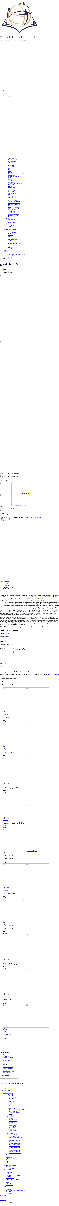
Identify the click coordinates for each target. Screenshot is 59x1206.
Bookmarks (10, 247)
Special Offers (3, 258)
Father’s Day (11, 255)
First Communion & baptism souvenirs (17, 254)
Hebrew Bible (11, 187)
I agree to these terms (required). (9, 678)
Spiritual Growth (36, 517)
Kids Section (6, 218)
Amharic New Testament (14, 198)
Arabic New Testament (14, 200)
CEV (9, 171)
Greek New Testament (13, 205)
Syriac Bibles (11, 194)
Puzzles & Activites (12, 228)
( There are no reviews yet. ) (7, 508)
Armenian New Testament (14, 201)
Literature (5, 250)
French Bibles (11, 186)
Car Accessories (11, 242)
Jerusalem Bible (12, 175)
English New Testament (14, 203)
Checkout (8, 1090)
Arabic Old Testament (13, 214)
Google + (7, 583)
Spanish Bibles (12, 193)
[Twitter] (55, 1)
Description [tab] (6, 585)
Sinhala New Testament (14, 208)
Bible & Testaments (8, 157)
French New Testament (14, 204)
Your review (3, 663)
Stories (9, 226)
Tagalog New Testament (14, 211)
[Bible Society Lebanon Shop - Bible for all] (20, 41)
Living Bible (11, 165)
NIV (9, 168)
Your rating (3, 652)
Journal (9, 230)
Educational (10, 223)
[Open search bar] (3, 90)
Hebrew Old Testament (14, 217)
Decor (9, 246)
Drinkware (10, 237)
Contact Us (6, 1061)
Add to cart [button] (6, 711)
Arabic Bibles (11, 158)
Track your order (7, 1072)
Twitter (52, 583)
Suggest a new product (8, 1071)
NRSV (10, 179)
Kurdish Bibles (12, 189)
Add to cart (3, 520)
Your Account (6, 1069)
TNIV (9, 178)
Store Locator (6, 1060)
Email (11, 583)
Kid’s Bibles (11, 225)
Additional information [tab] (8, 587)
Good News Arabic (13, 159)
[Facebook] (58, 1)
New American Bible (13, 176)
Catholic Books (11, 219)
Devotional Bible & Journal (9, 229)
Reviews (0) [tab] (6, 588)
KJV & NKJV (11, 172)
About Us (5, 1054)
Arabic (7, 636)
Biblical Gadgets (7, 233)
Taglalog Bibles (12, 196)
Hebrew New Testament (14, 207)
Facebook (56, 583)
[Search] (4, 94)
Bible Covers (11, 236)
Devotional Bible (12, 232)
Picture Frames (11, 249)
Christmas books (12, 221)
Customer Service (7, 1059)
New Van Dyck (12, 161)
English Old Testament (13, 215)
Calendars (10, 240)
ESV (9, 169)
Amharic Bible (11, 182)
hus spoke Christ (21, 610)
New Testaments (12, 197)
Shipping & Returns (8, 1057)
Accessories (10, 235)
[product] (31, 699)
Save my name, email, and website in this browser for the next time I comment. (21, 672)
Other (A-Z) (10, 180)
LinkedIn (2, 583)
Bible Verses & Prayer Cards (14, 239)
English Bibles (11, 166)
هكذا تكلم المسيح (46, 595)
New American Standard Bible (15, 173)
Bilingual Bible (12, 185)
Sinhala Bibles (11, 191)
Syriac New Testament (13, 210)
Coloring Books (11, 222)
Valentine (10, 253)
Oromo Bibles (11, 190)
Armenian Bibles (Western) (15, 183)
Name (2, 666)
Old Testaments (11, 212)
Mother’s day (11, 257)
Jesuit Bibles (11, 164)
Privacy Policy (48, 674)
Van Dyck (10, 162)
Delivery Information (8, 1067)
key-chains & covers (12, 244)
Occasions (5, 251)
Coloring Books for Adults (14, 243)
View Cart (3, 1090)
